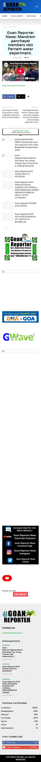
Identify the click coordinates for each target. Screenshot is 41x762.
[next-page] (7, 227)
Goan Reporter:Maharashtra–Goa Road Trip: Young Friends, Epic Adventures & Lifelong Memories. (26, 160)
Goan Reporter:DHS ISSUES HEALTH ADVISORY (24, 174)
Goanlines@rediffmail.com (12, 633)
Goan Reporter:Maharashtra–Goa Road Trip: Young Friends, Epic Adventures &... (12, 652)
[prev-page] (3, 227)
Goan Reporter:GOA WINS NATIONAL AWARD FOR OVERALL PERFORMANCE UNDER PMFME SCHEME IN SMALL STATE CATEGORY (27, 190)
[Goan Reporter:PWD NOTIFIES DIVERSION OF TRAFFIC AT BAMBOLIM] (8, 217)
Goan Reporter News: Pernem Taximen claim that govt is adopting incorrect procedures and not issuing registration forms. (30, 116)
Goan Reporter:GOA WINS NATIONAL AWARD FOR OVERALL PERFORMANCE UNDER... (11, 687)
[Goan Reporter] (14, 6)
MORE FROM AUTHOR (20, 132)
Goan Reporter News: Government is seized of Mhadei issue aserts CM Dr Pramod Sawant (10, 113)
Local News (12, 27)
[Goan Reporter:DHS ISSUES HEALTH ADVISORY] (8, 174)
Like (36, 742)
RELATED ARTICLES (20, 131)
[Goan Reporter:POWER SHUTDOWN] (8, 206)
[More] (28, 96)
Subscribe (33, 747)
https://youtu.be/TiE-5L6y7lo (13, 86)
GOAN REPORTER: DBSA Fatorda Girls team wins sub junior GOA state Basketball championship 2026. (26, 144)
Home (4, 27)
